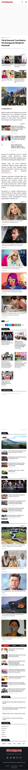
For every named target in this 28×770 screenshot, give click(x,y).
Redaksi (7, 766)
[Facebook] (6, 325)
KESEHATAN (14, 728)
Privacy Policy (14, 767)
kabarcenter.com (6, 173)
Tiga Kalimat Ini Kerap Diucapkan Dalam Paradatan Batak (16, 677)
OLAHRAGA (14, 736)
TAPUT (14, 743)
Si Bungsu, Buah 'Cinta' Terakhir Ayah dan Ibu (16, 471)
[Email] (19, 325)
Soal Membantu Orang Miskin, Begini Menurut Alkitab (13, 702)
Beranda (3, 37)
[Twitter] (9, 325)
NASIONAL (22, 645)
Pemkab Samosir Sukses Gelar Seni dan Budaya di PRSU (7, 343)
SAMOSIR (8, 37)
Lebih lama (23, 429)
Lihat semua (24, 329)
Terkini (14, 645)
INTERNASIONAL (14, 726)
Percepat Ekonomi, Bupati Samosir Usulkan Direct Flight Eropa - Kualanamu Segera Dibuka (17, 502)
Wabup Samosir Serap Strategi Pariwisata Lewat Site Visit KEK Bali (16, 683)
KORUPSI (14, 730)
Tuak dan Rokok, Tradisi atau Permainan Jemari (12, 719)
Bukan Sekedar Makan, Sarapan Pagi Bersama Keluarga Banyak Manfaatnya (14, 708)
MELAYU (14, 734)
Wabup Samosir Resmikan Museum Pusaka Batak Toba (17, 457)
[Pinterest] (12, 325)
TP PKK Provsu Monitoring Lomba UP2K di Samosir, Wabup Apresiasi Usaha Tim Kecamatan (20, 364)
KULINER (14, 732)
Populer (6, 645)
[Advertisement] (14, 19)
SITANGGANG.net (13, 762)
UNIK (24, 743)
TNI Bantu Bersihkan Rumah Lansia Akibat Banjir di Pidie (17, 655)
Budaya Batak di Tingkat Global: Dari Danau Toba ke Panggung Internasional (16, 464)
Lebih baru (4, 429)
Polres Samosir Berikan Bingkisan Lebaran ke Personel (16, 495)
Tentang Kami (14, 766)
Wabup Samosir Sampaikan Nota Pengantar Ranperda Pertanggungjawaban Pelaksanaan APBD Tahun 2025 (20, 345)
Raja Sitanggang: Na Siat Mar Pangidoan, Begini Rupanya (11, 444)
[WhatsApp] (16, 325)
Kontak (20, 766)
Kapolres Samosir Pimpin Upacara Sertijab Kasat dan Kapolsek (6, 382)
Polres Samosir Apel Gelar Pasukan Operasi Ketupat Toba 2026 (17, 451)
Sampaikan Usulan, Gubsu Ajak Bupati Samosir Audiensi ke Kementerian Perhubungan (16, 509)
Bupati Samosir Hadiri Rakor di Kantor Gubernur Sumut (16, 516)
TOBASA (19, 743)
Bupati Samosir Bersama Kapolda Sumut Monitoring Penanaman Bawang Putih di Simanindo (6, 364)
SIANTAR (9, 743)
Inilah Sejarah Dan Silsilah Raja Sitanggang (16, 649)
